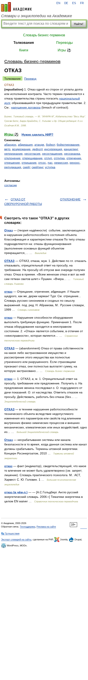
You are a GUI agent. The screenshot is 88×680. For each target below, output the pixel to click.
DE (66, 3)
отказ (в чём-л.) (16, 492)
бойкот (50, 144)
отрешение (12, 162)
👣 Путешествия (10, 533)
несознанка (72, 153)
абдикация (25, 144)
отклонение (12, 158)
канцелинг (71, 149)
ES (74, 3)
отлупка (59, 158)
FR (82, 3)
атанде (39, 144)
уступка (50, 167)
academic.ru (16, 7)
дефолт (37, 149)
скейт (26, 167)
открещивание (32, 158)
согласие (10, 185)
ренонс (75, 162)
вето (7, 149)
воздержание (21, 149)
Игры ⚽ (64, 50)
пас (50, 162)
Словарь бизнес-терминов (44, 35)
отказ (8, 291)
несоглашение (52, 153)
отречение (73, 158)
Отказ (8, 230)
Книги (23, 50)
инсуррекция (53, 149)
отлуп (48, 158)
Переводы (64, 42)
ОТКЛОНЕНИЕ (70, 199)
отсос (42, 162)
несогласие (32, 153)
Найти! (78, 24)
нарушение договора (26, 107)
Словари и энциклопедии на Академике (36, 16)
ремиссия (61, 162)
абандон (10, 144)
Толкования (23, 42)
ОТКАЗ (9, 261)
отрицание (29, 162)
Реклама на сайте (46, 526)
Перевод (30, 78)
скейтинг (37, 167)
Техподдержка (27, 526)
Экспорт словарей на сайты (16, 539)
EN (58, 3)
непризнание (13, 153)
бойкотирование (68, 144)
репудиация (12, 167)
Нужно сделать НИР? (37, 134)
